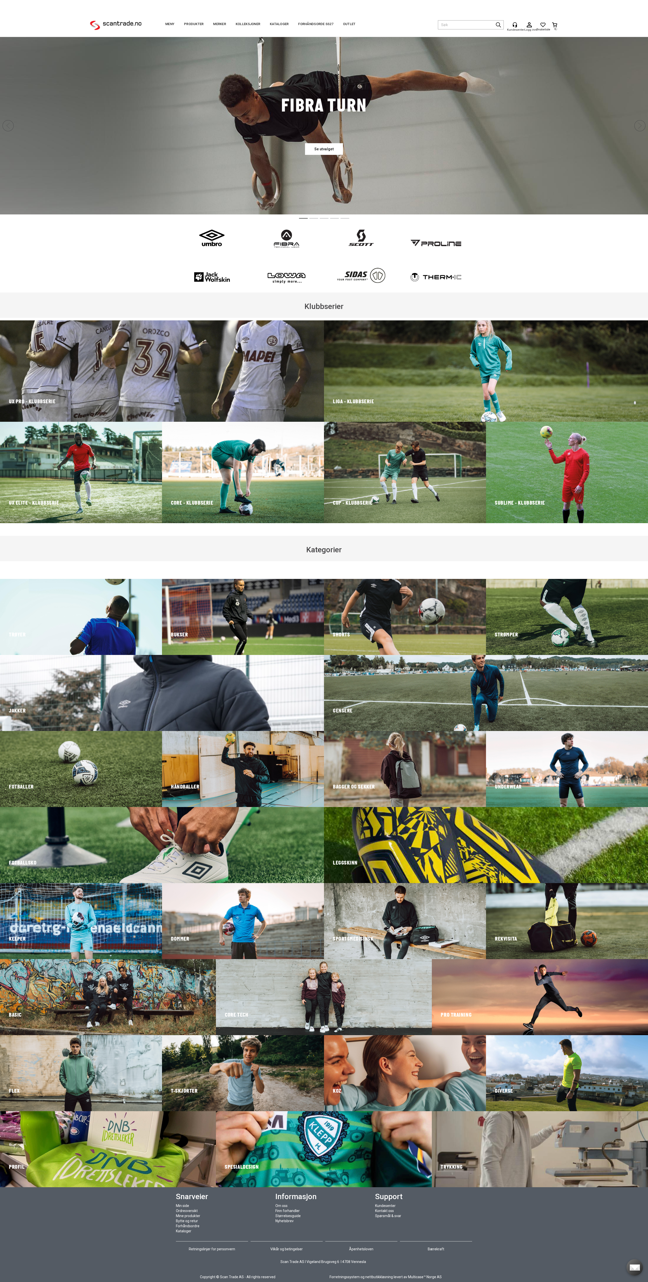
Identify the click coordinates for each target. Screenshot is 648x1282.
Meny (169, 24)
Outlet (349, 24)
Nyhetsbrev (284, 1221)
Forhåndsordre (187, 1226)
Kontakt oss (384, 1211)
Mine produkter (188, 1216)
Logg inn (529, 25)
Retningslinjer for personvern (212, 1249)
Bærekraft (436, 1249)
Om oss (281, 1206)
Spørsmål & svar (388, 1216)
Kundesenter (385, 1206)
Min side (182, 1206)
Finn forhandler (287, 1211)
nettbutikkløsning (379, 1277)
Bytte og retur (187, 1221)
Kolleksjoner (248, 24)
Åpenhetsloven (361, 1249)
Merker (219, 24)
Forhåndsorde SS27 (315, 24)
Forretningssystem (345, 1277)
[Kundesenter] (514, 24)
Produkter (194, 24)
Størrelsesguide (288, 1216)
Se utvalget (324, 149)
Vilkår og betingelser (286, 1249)
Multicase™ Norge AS (425, 1277)
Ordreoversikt (187, 1211)
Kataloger (279, 24)
